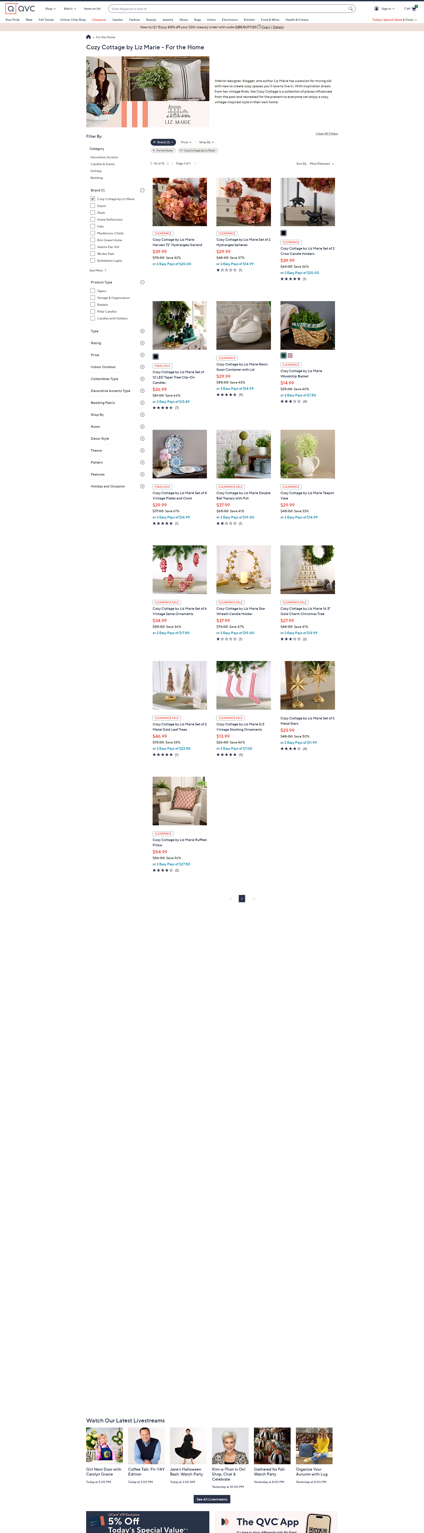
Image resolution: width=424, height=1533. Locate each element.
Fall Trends (46, 19)
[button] (377, 8)
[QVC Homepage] (88, 37)
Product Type (101, 282)
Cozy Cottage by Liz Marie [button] (199, 150)
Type (94, 331)
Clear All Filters (327, 133)
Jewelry (167, 19)
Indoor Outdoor (103, 367)
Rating (96, 343)
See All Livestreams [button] (212, 1499)
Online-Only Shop (73, 19)
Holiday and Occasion (108, 486)
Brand (98, 190)
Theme (96, 450)
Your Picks (12, 19)
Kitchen (249, 19)
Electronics (230, 19)
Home (211, 19)
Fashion (134, 19)
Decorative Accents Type (110, 390)
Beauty (151, 19)
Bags (197, 19)
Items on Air (92, 8)
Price (95, 355)
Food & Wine (270, 19)
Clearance (99, 19)
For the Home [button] (164, 150)
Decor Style (100, 438)
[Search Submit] (351, 9)
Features (98, 474)
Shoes (184, 19)
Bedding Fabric (103, 402)
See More (96, 270)
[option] (212, 27)
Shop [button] (48, 8)
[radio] (283, 233)
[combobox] (228, 9)
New (29, 19)
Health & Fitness (297, 19)
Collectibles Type (104, 379)
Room (95, 426)
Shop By (97, 414)
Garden (117, 19)
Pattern (97, 462)
